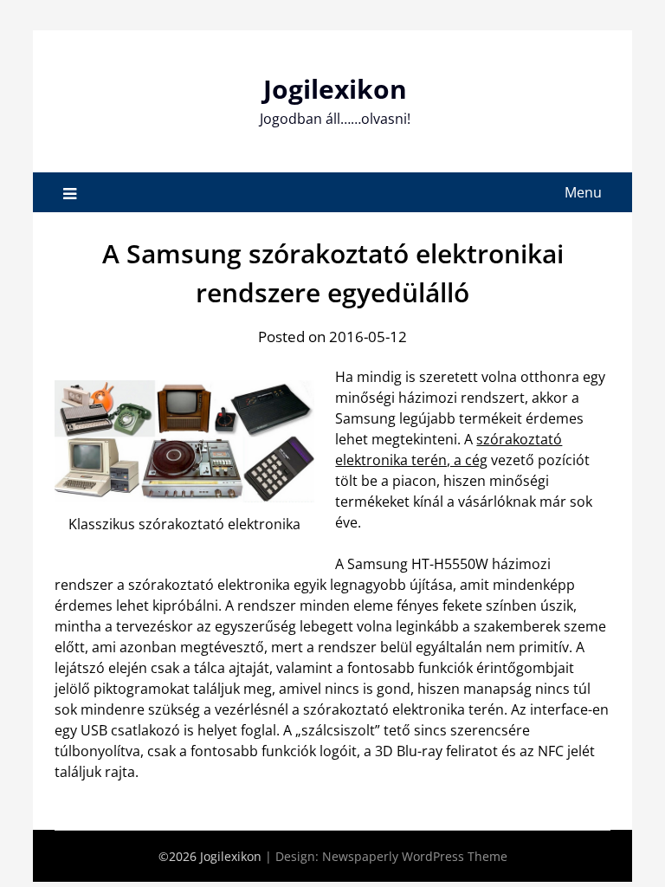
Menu (583, 192)
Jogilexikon (335, 89)
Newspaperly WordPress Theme (414, 856)
